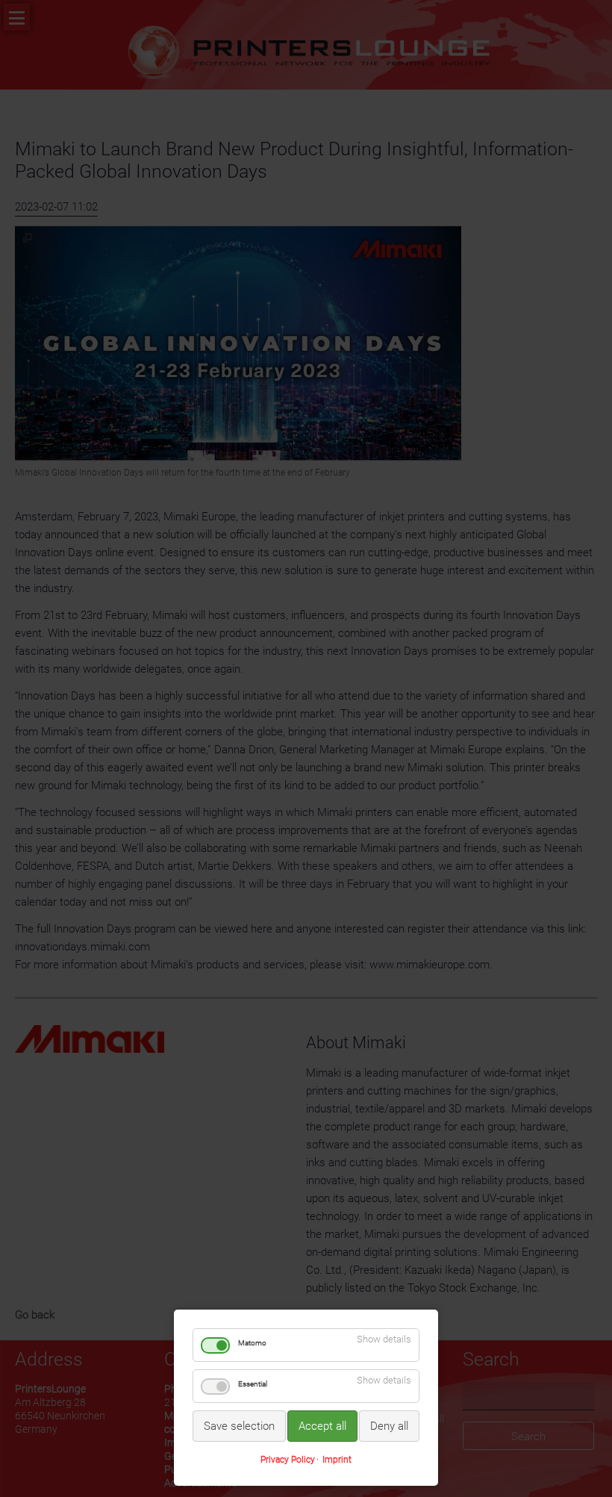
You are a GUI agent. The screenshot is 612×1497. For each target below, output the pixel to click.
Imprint (337, 1459)
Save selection (239, 1426)
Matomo (252, 1343)
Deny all (389, 1426)
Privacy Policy (287, 1459)
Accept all (322, 1426)
